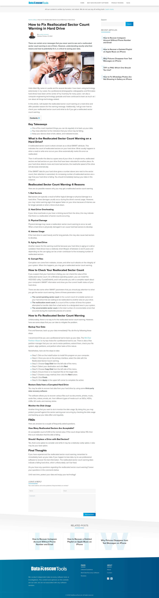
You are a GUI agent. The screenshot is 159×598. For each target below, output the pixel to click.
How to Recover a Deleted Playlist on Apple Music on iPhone (117, 50)
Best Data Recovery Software (97, 3)
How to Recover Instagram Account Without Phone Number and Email (117, 40)
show (40, 117)
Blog (128, 3)
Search (104, 19)
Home (82, 3)
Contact (109, 573)
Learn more (109, 9)
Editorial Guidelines (87, 570)
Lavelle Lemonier (44, 34)
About (109, 570)
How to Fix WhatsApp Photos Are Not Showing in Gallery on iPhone (117, 78)
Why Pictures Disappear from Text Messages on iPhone (117, 59)
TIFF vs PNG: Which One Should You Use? (117, 68)
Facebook (108, 579)
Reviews (83, 576)
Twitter (112, 579)
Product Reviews (117, 3)
